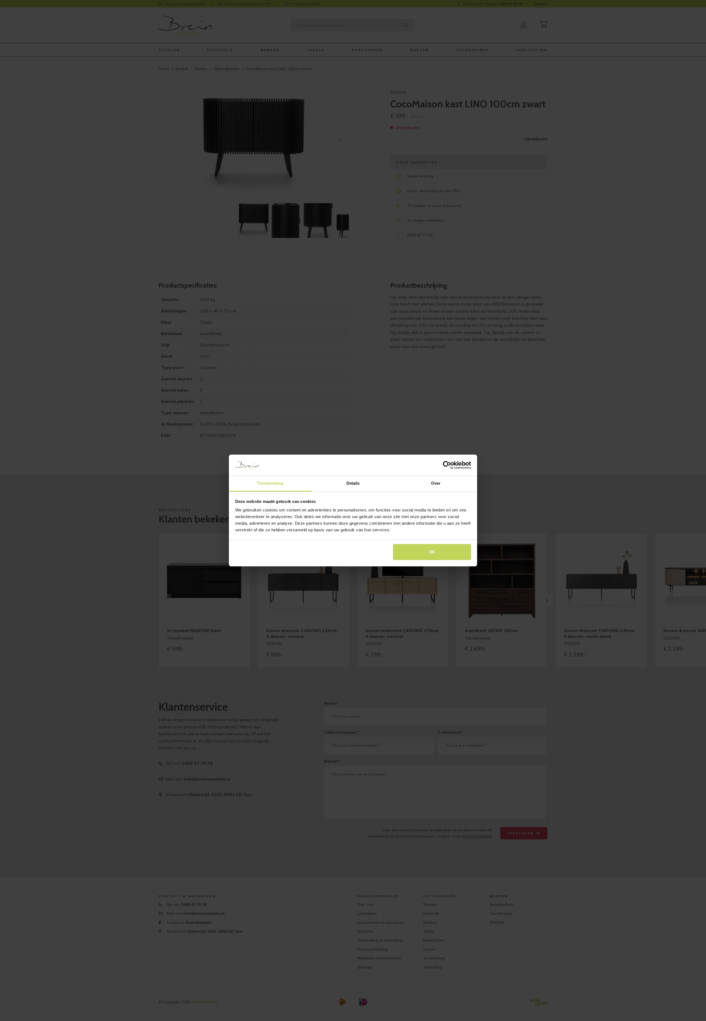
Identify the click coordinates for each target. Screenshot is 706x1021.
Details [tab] (353, 483)
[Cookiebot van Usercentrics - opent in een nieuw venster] (447, 465)
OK (432, 552)
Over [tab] (435, 483)
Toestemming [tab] (270, 483)
